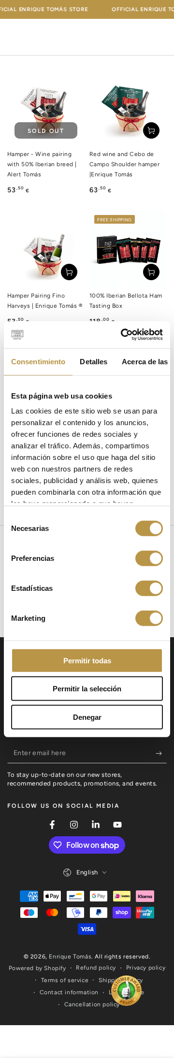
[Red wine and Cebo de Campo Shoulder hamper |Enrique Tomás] (128, 107)
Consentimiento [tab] (38, 361)
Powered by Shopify (37, 968)
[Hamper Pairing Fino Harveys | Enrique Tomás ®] (46, 248)
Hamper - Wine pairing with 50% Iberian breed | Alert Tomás (42, 164)
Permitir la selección (87, 689)
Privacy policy (145, 967)
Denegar (87, 717)
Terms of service (65, 980)
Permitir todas (87, 660)
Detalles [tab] (93, 361)
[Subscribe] (161, 753)
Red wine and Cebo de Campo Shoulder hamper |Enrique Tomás (124, 164)
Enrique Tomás (70, 956)
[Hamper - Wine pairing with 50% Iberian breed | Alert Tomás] (46, 107)
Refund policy (96, 967)
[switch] (149, 558)
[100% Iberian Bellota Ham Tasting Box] (128, 248)
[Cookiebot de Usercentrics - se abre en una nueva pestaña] (123, 335)
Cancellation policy (92, 1004)
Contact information (69, 992)
